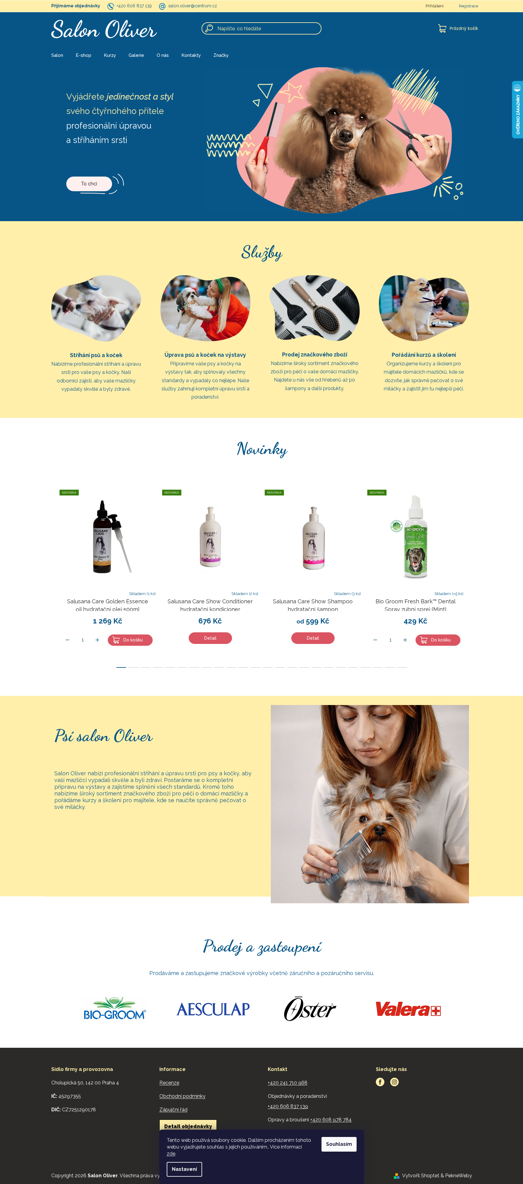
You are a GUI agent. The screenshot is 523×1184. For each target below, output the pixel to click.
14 (292, 667)
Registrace (468, 6)
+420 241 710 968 (287, 1083)
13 (280, 667)
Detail (210, 638)
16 (316, 667)
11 (255, 667)
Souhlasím (339, 1144)
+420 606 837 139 (134, 5)
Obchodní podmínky (182, 1096)
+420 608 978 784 (331, 1120)
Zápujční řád (173, 1110)
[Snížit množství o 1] (67, 640)
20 (365, 667)
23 (402, 667)
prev (50, 577)
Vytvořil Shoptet (420, 1176)
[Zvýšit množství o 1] (97, 640)
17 (329, 667)
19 (353, 667)
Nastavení (184, 1169)
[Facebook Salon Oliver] (380, 1082)
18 (341, 667)
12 (268, 667)
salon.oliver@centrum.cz (192, 5)
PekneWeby (458, 1176)
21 (378, 667)
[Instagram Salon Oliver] (394, 1082)
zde (171, 1154)
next (473, 577)
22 (390, 667)
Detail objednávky (188, 1126)
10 (243, 667)
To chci (89, 184)
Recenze (169, 1083)
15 (304, 667)
